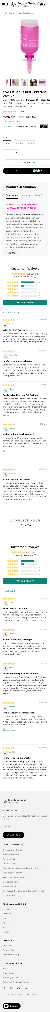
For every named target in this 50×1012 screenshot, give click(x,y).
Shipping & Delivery (12, 977)
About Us (7, 945)
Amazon (7, 913)
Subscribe (13, 835)
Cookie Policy (9, 863)
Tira (4, 918)
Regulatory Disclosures (14, 877)
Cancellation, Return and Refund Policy (22, 868)
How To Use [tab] (41, 195)
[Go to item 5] (42, 82)
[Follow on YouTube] (18, 988)
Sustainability (9, 886)
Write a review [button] (25, 302)
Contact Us (8, 950)
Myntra (6, 927)
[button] (9, 111)
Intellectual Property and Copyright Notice (23, 891)
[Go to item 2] (15, 82)
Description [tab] (12, 195)
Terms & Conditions (12, 850)
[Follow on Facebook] (4, 988)
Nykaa (6, 909)
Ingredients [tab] (26, 195)
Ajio (5, 923)
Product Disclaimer (12, 873)
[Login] (7, 4)
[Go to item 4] (33, 82)
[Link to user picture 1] (9, 456)
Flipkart (6, 932)
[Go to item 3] (24, 82)
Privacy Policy (10, 859)
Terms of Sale (9, 895)
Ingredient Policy (11, 882)
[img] (9, 320)
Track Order (8, 973)
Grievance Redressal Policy (16, 982)
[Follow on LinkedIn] (25, 988)
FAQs (5, 968)
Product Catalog (11, 954)
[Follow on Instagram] (11, 988)
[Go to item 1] (7, 82)
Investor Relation (11, 854)
